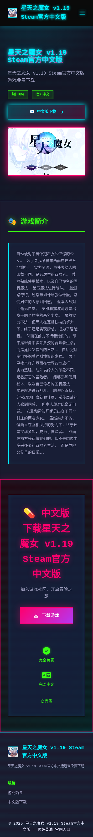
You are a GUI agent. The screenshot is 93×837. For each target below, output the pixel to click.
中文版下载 (17, 802)
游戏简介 (15, 793)
